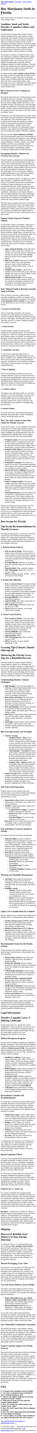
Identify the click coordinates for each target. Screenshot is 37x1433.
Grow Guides (26, 2)
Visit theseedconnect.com (13, 1429)
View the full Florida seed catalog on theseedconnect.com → (13, 1422)
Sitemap (3, 4)
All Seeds (18, 2)
